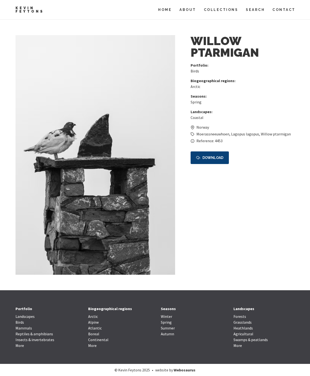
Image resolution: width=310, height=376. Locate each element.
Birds (195, 71)
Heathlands (243, 328)
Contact (283, 10)
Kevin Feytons (30, 9)
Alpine (93, 322)
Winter (166, 316)
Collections (221, 10)
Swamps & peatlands (250, 339)
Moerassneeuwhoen (212, 134)
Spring (196, 102)
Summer (168, 328)
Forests (239, 316)
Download (212, 158)
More (20, 345)
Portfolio (24, 308)
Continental (98, 339)
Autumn (167, 333)
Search (255, 10)
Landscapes (25, 316)
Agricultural (243, 333)
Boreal (93, 333)
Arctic (195, 86)
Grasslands (242, 322)
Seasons (168, 308)
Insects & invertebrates (35, 339)
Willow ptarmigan (276, 134)
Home (165, 10)
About (187, 10)
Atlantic (95, 328)
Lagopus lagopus (245, 134)
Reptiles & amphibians (34, 333)
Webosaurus (184, 370)
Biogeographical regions (110, 308)
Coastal (197, 117)
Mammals (24, 328)
